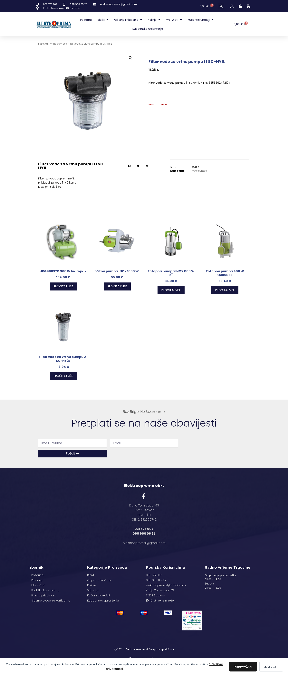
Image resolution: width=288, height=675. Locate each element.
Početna (86, 20)
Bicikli (101, 20)
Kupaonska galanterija (147, 29)
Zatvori (271, 666)
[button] (221, 6)
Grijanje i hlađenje (126, 20)
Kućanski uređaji (199, 20)
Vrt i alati (172, 20)
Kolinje (152, 20)
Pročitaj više (63, 286)
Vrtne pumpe (57, 43)
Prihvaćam (243, 666)
